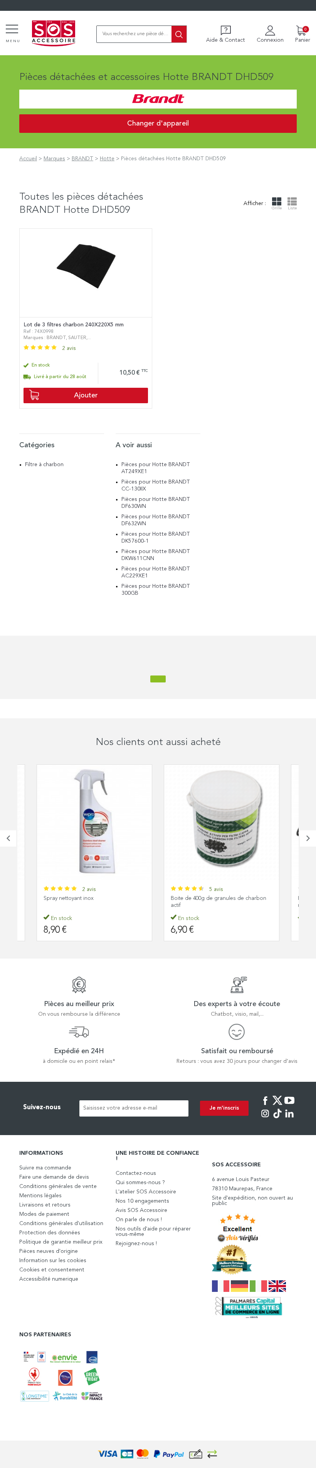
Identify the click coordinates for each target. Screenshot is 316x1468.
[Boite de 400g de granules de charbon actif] (221, 822)
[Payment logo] (158, 1454)
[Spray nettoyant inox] (94, 822)
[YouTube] (289, 1105)
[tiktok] (277, 1119)
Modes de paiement (44, 1214)
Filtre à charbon (44, 464)
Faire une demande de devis (54, 1177)
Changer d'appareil (158, 123)
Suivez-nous (42, 1107)
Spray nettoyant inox (69, 898)
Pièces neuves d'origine (48, 1251)
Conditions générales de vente (58, 1186)
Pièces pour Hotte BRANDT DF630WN (155, 503)
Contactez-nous (136, 1173)
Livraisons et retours (45, 1205)
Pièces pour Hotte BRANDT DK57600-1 (155, 537)
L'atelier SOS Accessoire (146, 1192)
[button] (8, 838)
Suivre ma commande (45, 1168)
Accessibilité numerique (48, 1279)
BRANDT (82, 158)
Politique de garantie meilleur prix (61, 1242)
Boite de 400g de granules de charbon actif (218, 902)
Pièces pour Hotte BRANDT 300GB (155, 590)
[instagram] (265, 1119)
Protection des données (49, 1232)
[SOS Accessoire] (53, 34)
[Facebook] (265, 1105)
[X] (277, 1105)
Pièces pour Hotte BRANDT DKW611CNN (155, 555)
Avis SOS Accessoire (141, 1210)
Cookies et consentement (51, 1270)
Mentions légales (40, 1195)
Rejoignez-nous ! (136, 1243)
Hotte (107, 158)
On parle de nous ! (139, 1219)
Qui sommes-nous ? (140, 1182)
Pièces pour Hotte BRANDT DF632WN (155, 520)
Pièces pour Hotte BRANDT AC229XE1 (155, 572)
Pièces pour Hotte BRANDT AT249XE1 (155, 468)
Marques (54, 158)
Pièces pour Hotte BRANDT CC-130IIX (155, 485)
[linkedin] (289, 1119)
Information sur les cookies (52, 1260)
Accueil (28, 158)
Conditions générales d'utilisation (61, 1223)
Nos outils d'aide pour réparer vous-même (153, 1231)
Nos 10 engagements (142, 1201)
